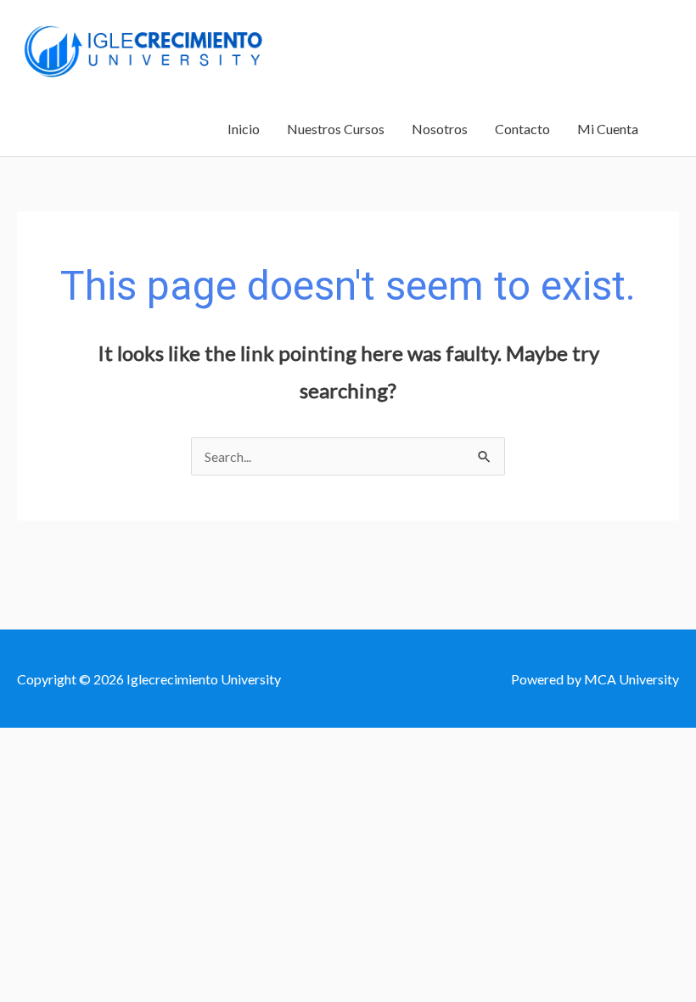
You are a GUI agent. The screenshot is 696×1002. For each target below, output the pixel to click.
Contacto (522, 129)
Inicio (243, 129)
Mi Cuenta (607, 129)
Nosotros (440, 129)
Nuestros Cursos (335, 129)
